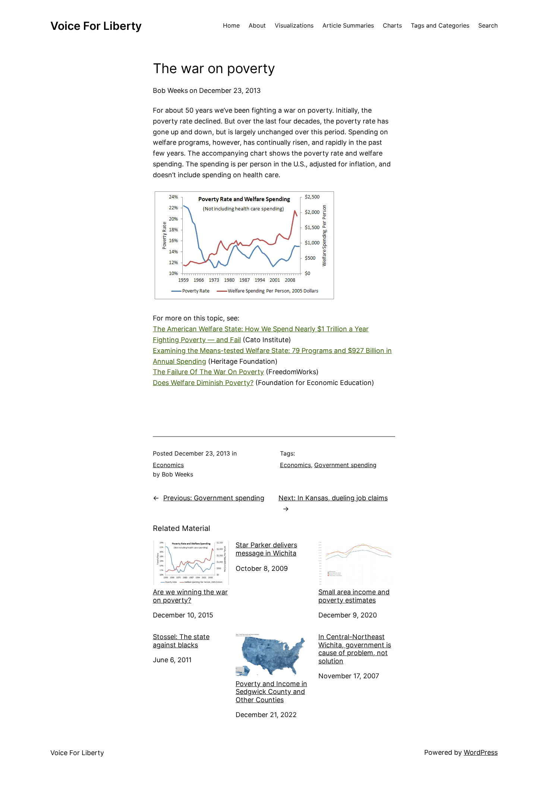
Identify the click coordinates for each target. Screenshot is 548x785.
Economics (168, 465)
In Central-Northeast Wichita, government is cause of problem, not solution (354, 649)
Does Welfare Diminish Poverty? (203, 383)
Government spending (345, 465)
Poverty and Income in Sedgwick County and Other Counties (271, 692)
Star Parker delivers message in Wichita (266, 549)
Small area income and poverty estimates (354, 596)
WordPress (481, 752)
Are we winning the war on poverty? (190, 596)
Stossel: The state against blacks (181, 641)
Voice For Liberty (96, 25)
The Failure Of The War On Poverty (208, 372)
